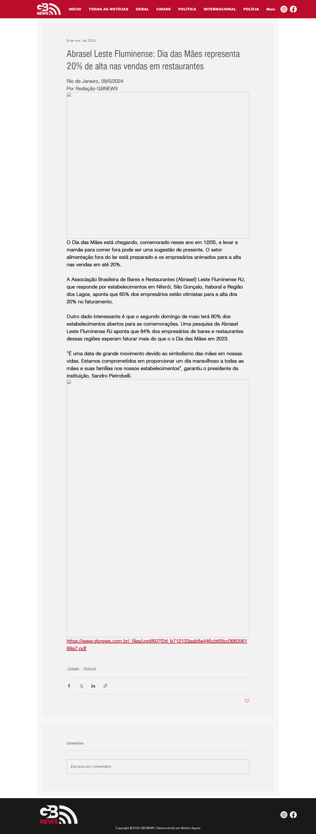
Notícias (90, 668)
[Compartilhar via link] (105, 685)
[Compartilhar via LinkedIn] (93, 685)
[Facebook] (293, 9)
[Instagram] (283, 9)
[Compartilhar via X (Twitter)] (81, 685)
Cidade (73, 668)
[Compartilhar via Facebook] (69, 685)
